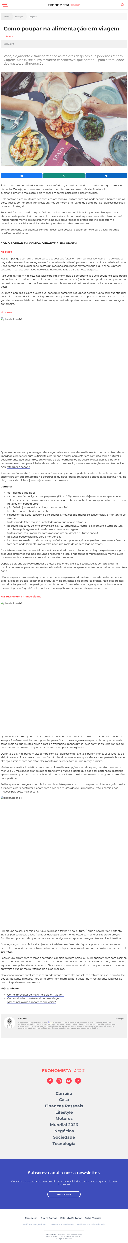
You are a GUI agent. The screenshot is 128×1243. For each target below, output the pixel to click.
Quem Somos (48, 1218)
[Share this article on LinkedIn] (106, 175)
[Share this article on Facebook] (21, 175)
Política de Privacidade (91, 1224)
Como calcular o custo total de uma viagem (34, 998)
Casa (64, 1099)
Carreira (64, 1093)
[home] (64, 5)
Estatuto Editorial (71, 1218)
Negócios (64, 1131)
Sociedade (64, 1137)
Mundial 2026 (64, 1124)
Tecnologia (64, 1143)
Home (7, 17)
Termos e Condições (61, 1224)
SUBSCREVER (64, 1194)
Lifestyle (19, 17)
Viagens (33, 17)
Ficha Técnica (93, 1218)
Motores (64, 1118)
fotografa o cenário (18, 466)
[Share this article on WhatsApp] (64, 175)
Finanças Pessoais (64, 1106)
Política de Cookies (34, 1224)
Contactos (31, 1218)
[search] (122, 5)
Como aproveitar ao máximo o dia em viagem (35, 994)
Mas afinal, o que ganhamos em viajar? (31, 1002)
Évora (50, 1022)
